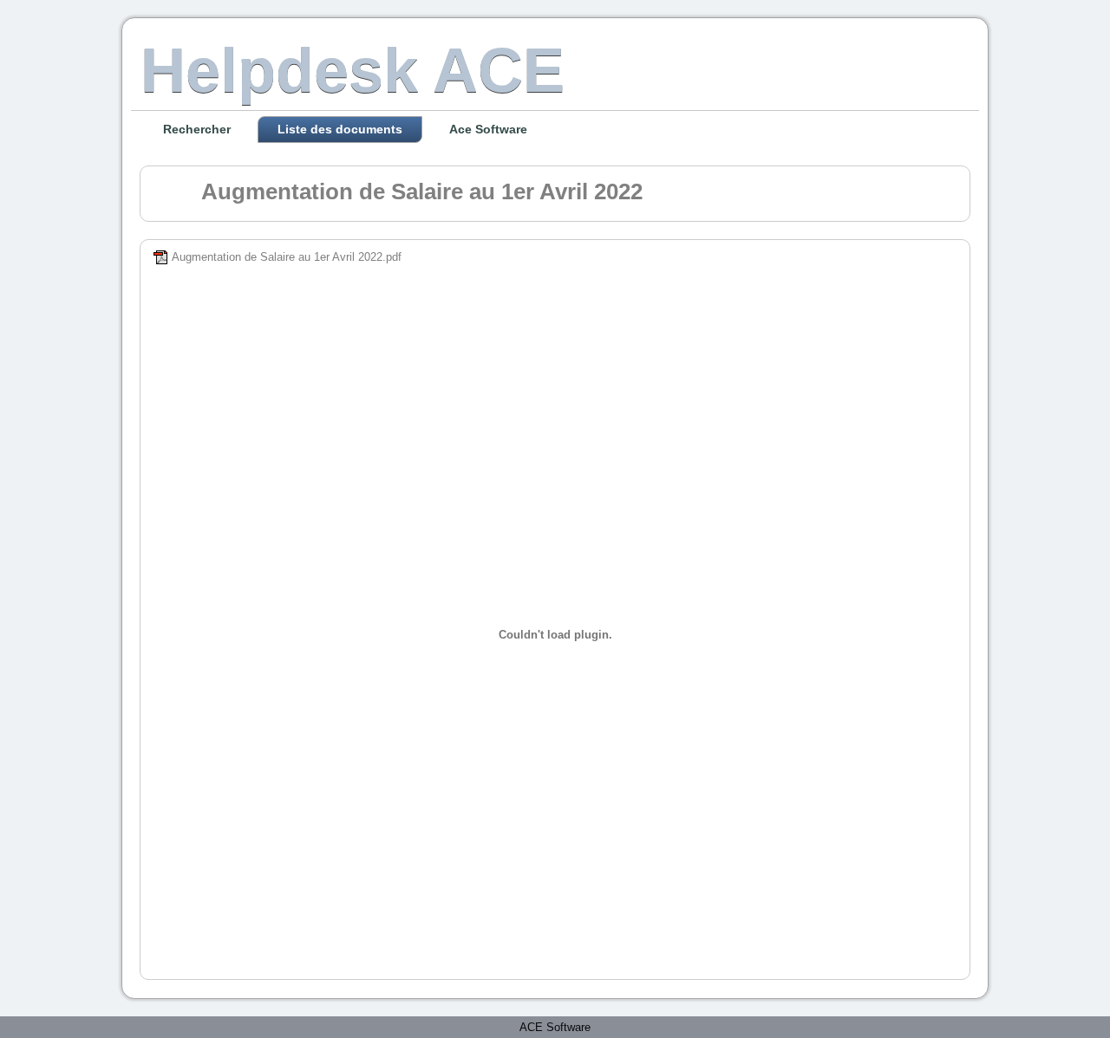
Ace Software (488, 129)
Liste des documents (340, 129)
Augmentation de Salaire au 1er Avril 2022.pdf (287, 256)
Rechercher (197, 129)
